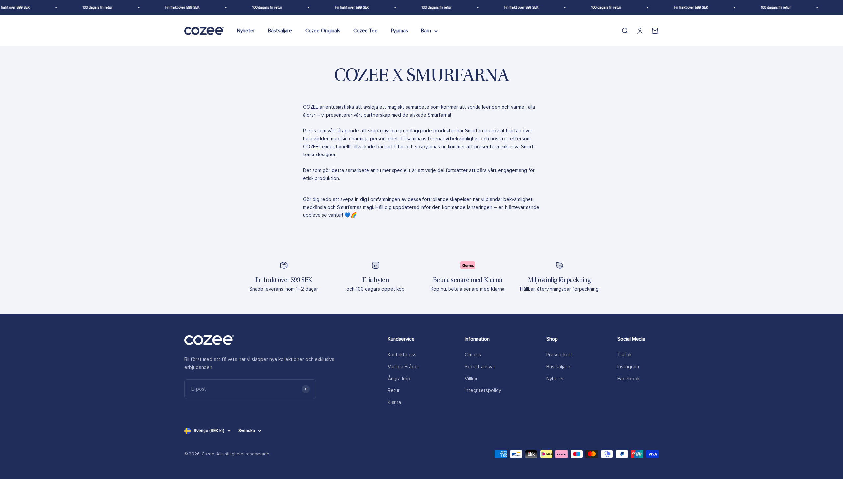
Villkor (471, 378)
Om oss (473, 355)
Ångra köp (399, 378)
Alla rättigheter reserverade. (243, 454)
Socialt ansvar (480, 367)
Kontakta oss (402, 355)
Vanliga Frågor (403, 367)
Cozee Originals (322, 31)
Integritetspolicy (483, 390)
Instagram (628, 367)
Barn (426, 31)
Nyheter (246, 31)
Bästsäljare (280, 31)
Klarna (394, 402)
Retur (394, 390)
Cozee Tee (365, 31)
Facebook (628, 378)
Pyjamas (399, 31)
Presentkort (559, 355)
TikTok (624, 355)
